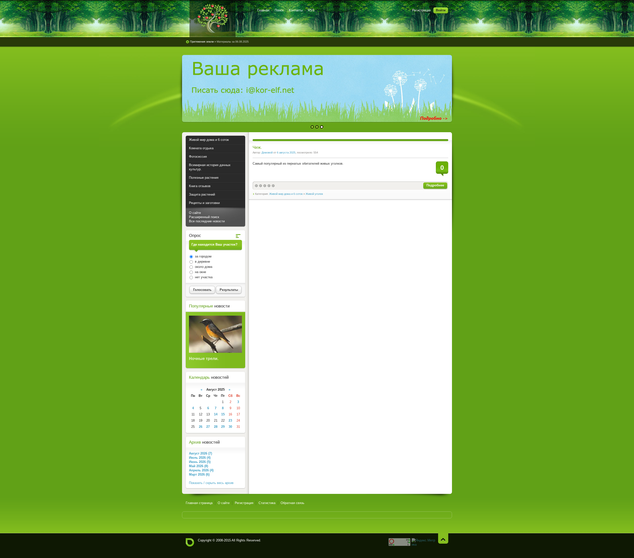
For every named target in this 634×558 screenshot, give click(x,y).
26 (200, 427)
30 (230, 427)
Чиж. (257, 147)
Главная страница (199, 503)
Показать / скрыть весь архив (211, 483)
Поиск (279, 10)
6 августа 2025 (286, 152)
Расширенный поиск (204, 217)
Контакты (296, 10)
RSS (311, 10)
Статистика (267, 503)
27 (208, 427)
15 (223, 414)
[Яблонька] (212, 18)
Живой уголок (314, 193)
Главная (263, 10)
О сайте (195, 213)
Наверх (443, 538)
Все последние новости (207, 221)
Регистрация (421, 10)
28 (215, 427)
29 (223, 427)
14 (215, 414)
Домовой (267, 152)
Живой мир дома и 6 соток (286, 193)
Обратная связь (292, 503)
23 (230, 420)
